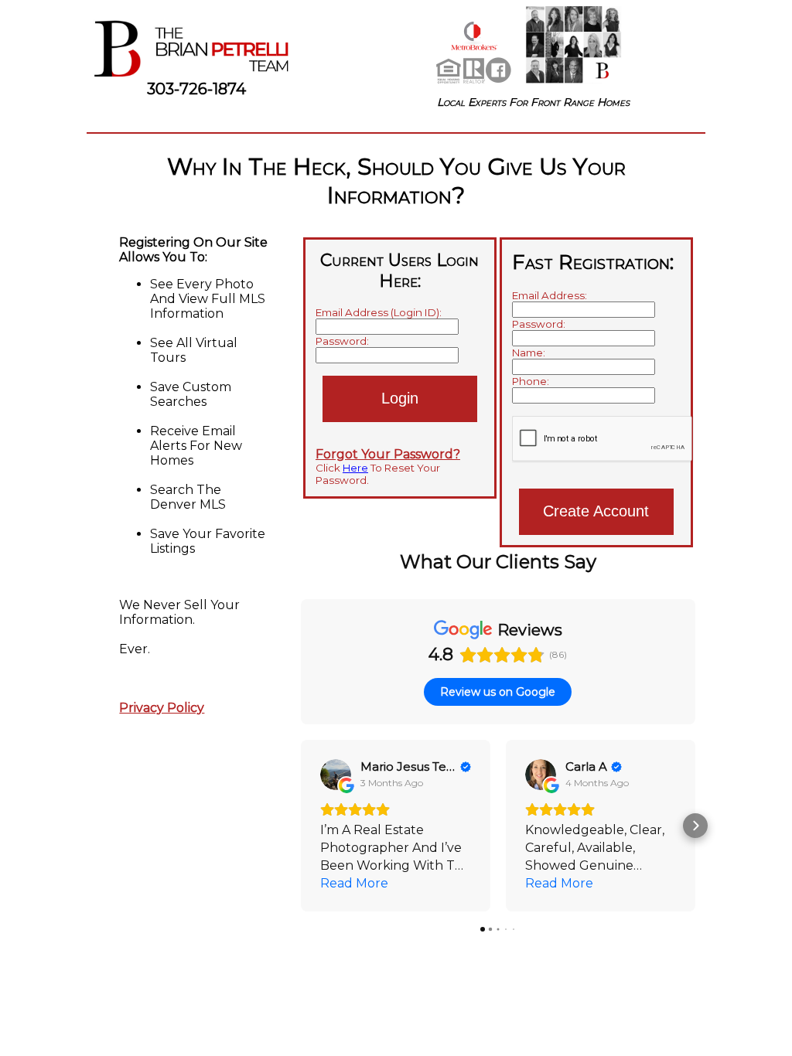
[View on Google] (335, 774)
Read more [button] (354, 883)
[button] (300, 825)
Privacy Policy (161, 707)
